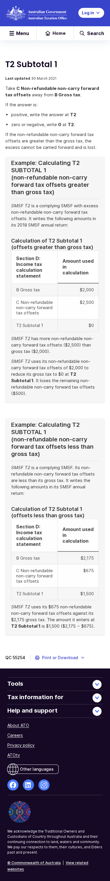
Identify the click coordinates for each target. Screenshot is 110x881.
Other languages (37, 769)
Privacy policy (21, 745)
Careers (15, 735)
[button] (60, 658)
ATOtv (13, 755)
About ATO (18, 725)
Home (59, 33)
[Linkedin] (28, 785)
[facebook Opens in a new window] (12, 785)
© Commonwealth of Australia (34, 863)
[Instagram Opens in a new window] (44, 785)
